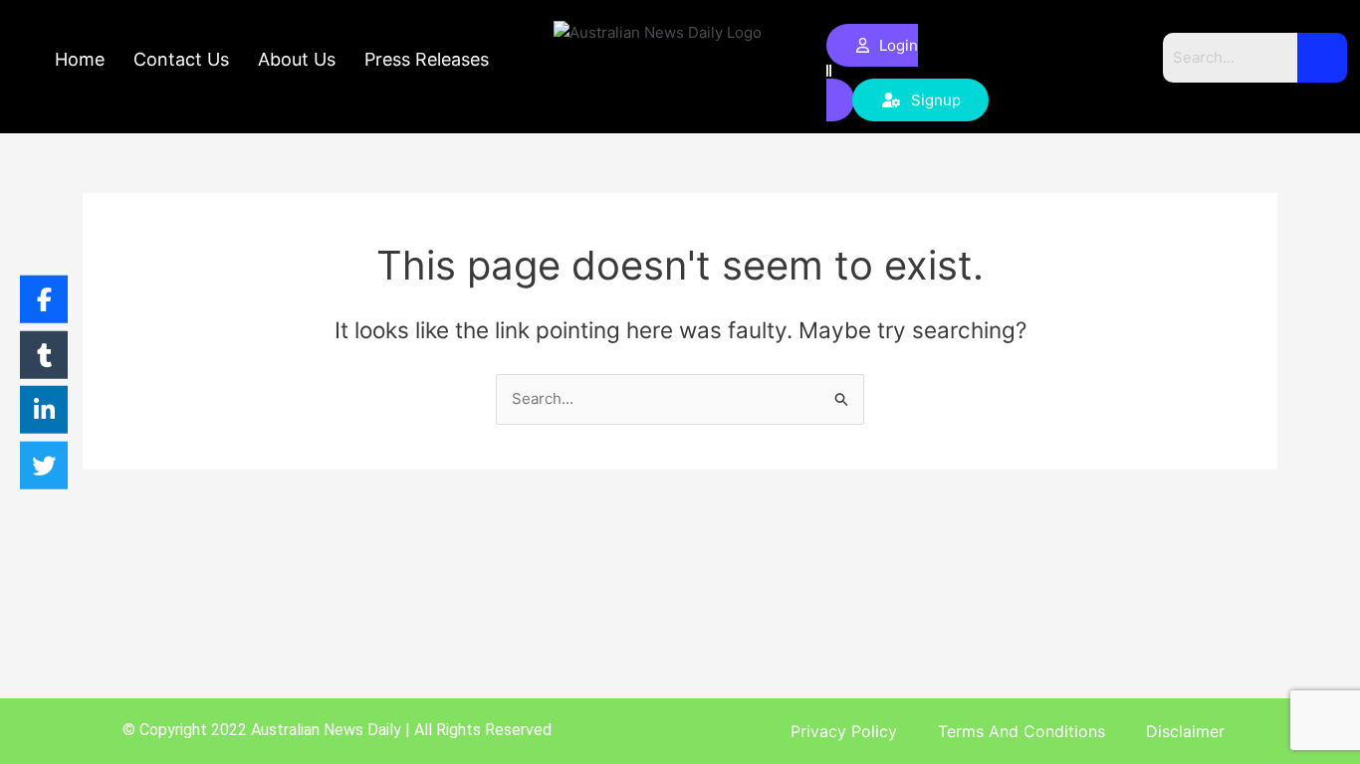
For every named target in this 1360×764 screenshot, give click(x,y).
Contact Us (181, 59)
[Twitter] (44, 464)
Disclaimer (1185, 731)
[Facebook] (44, 299)
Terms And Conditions (1021, 731)
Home (80, 59)
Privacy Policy (844, 731)
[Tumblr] (44, 354)
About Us (297, 59)
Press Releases (426, 59)
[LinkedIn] (44, 410)
